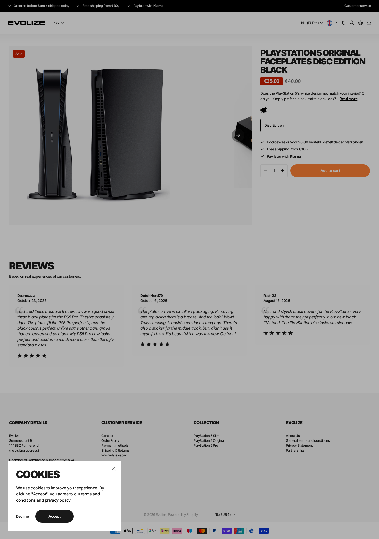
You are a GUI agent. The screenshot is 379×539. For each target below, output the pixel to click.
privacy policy (57, 500)
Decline (22, 516)
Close (113, 469)
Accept (54, 516)
